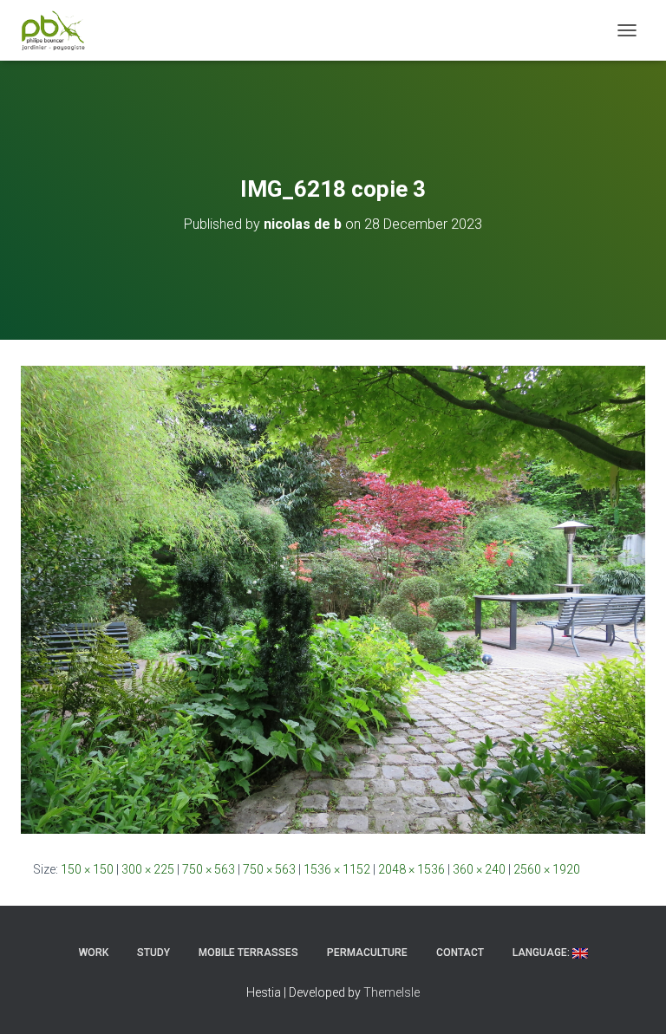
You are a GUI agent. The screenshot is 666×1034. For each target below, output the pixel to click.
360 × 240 (479, 869)
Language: (542, 952)
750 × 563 (208, 869)
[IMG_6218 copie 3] (333, 599)
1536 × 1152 (337, 869)
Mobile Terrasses (248, 952)
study (153, 952)
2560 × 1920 (546, 869)
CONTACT (460, 952)
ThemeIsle (391, 992)
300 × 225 (147, 869)
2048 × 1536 (411, 869)
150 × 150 (87, 869)
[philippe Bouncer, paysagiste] (60, 30)
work (93, 952)
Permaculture (367, 952)
